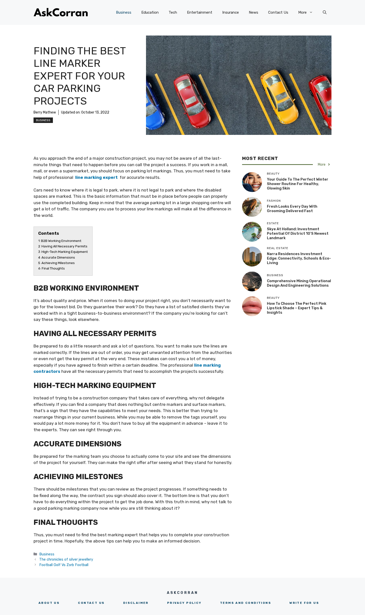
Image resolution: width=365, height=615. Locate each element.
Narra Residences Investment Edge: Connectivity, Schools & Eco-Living (299, 258)
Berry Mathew (45, 112)
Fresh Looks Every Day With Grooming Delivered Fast (292, 208)
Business (123, 12)
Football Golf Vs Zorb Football (63, 565)
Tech (173, 12)
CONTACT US (91, 603)
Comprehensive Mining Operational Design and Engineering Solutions (299, 283)
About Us (49, 603)
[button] (324, 12)
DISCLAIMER (136, 603)
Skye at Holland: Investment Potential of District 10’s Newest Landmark (297, 233)
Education (150, 12)
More (302, 12)
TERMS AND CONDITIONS (245, 603)
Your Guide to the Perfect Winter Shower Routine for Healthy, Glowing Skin (297, 184)
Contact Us (278, 12)
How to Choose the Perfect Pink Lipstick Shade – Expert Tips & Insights (296, 308)
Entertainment (199, 12)
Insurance (230, 12)
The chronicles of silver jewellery (66, 559)
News (253, 12)
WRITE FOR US (304, 603)
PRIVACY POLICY (184, 603)
